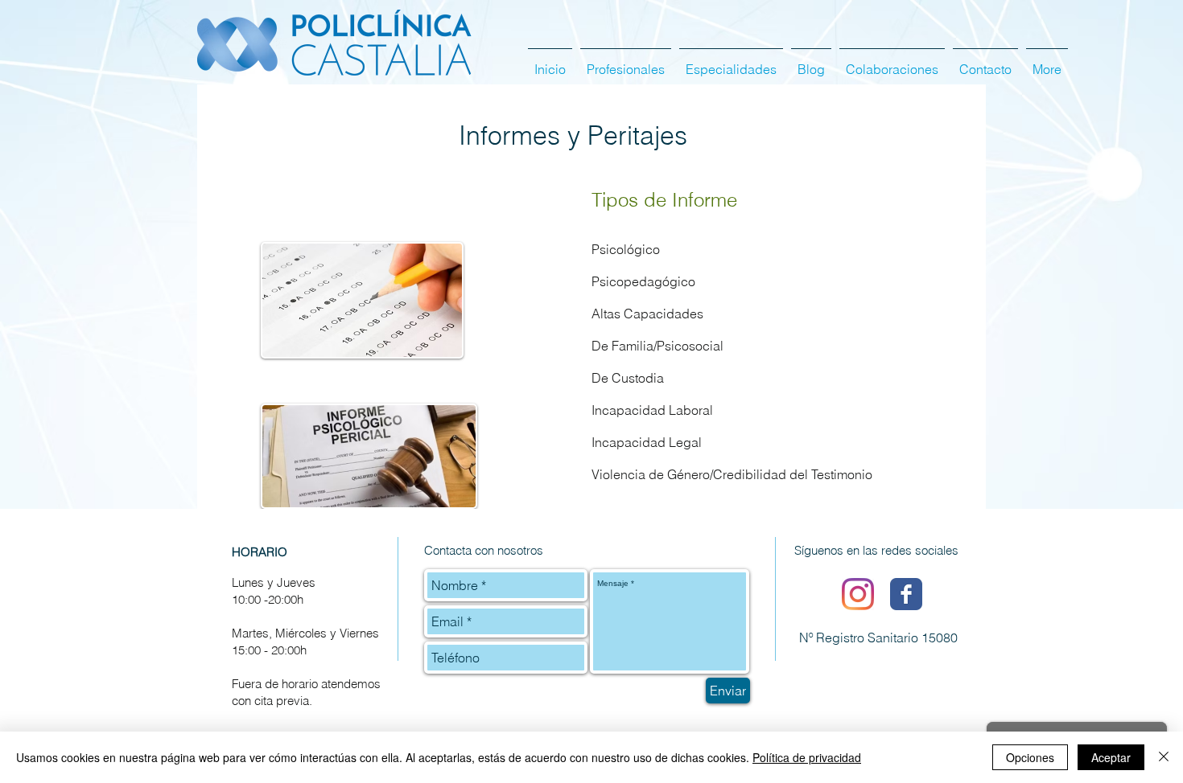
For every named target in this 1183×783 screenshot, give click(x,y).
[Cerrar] (1163, 757)
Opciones (1030, 757)
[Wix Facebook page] (906, 594)
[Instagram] (858, 594)
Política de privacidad (806, 757)
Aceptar (1111, 757)
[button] (731, 62)
